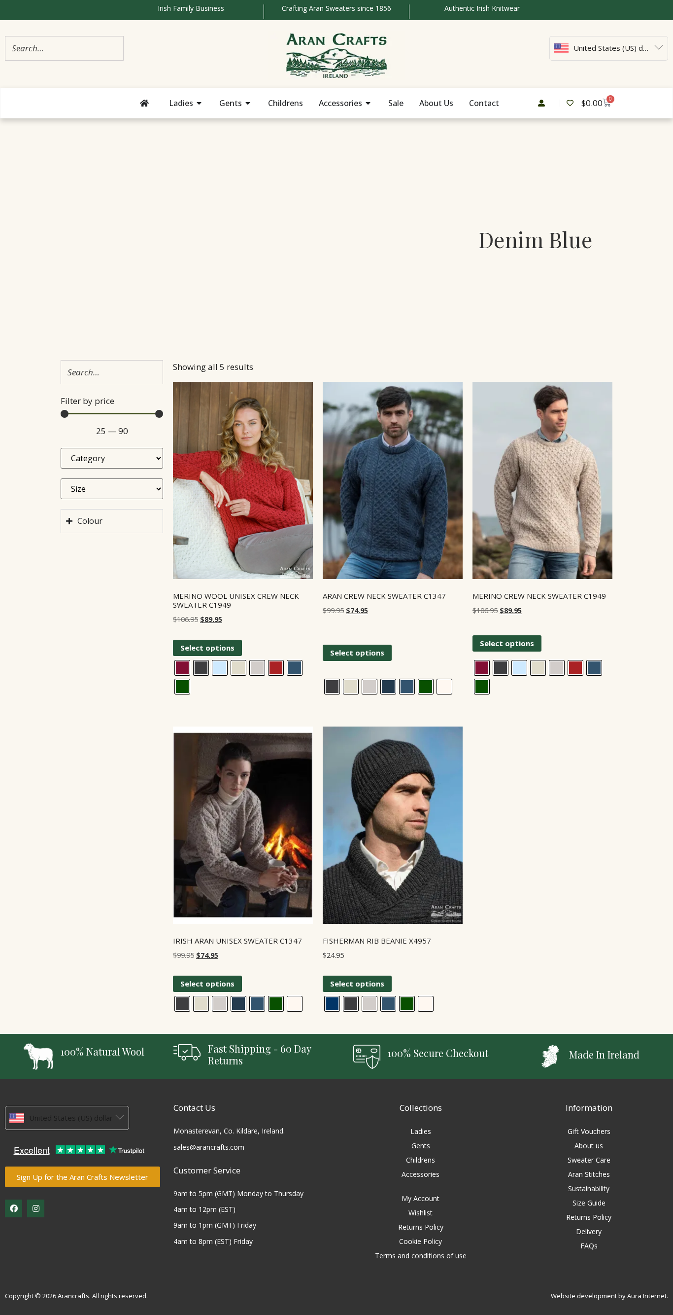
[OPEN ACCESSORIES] (368, 103)
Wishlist (420, 1212)
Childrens (420, 1160)
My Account (420, 1198)
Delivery (589, 1231)
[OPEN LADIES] (199, 103)
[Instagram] (35, 1208)
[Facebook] (13, 1208)
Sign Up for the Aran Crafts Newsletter (82, 1177)
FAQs (589, 1245)
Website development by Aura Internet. (609, 1295)
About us (588, 1145)
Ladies (420, 1131)
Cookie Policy (420, 1241)
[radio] (182, 667)
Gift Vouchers (589, 1131)
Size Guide (589, 1202)
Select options (207, 648)
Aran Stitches (589, 1174)
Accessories (420, 1174)
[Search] (113, 48)
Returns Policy (420, 1227)
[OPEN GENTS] (248, 103)
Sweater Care (589, 1160)
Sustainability (588, 1188)
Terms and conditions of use (421, 1255)
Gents (420, 1145)
